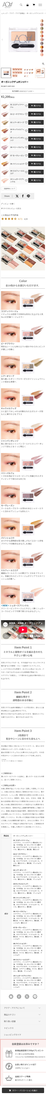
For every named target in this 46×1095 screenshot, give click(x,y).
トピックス (9, 1028)
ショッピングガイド (12, 1034)
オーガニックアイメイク (35, 13)
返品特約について (9, 188)
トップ (5, 13)
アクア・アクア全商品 (17, 13)
